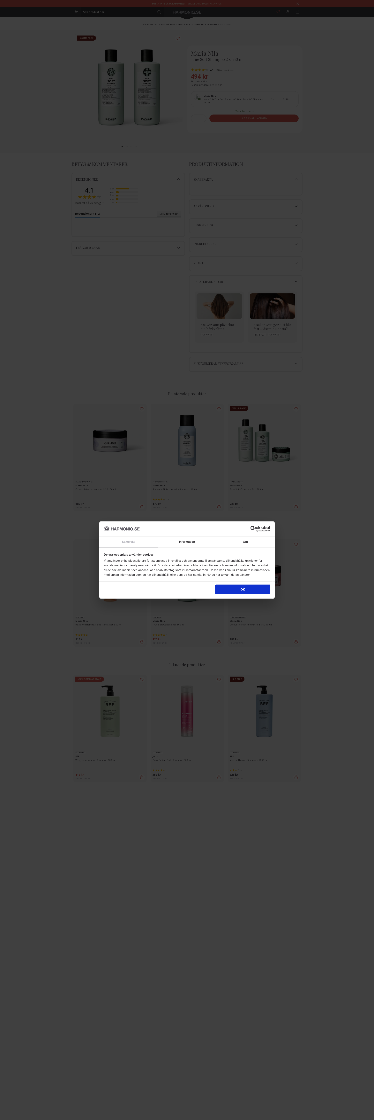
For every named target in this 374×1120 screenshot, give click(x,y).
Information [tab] (187, 541)
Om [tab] (245, 541)
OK (243, 589)
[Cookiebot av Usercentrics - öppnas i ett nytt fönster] (253, 529)
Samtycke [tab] (128, 541)
